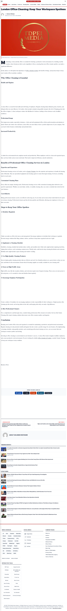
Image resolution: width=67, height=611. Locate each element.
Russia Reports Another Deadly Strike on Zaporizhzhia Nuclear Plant (22, 465)
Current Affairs (33, 4)
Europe (4, 540)
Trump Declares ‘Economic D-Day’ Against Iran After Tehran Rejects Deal (23, 453)
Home (9, 4)
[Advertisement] (33, 90)
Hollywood (10, 540)
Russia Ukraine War (7, 548)
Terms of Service (49, 556)
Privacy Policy (49, 552)
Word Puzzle (16, 574)
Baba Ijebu (18, 533)
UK (3, 550)
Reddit (34, 392)
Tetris (17, 583)
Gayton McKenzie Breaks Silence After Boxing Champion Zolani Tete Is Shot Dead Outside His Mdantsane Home (32, 514)
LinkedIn (41, 392)
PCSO (4, 545)
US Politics (15, 550)
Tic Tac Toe (17, 577)
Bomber (6, 580)
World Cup (9, 553)
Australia (12, 533)
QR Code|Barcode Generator (16, 571)
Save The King (6, 583)
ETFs (17, 538)
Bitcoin (4, 535)
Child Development (6, 595)
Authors (47, 535)
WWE (15, 553)
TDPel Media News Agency (33, 1)
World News (64, 4)
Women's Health (17, 589)
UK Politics (8, 550)
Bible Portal (17, 586)
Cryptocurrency (11, 538)
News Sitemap (14, 558)
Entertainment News (57, 4)
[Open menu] (2, 1)
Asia (7, 533)
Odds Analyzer (7, 598)
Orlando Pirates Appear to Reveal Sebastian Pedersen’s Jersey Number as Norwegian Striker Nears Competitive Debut (33, 508)
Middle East (11, 543)
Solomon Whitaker (11, 13)
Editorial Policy (49, 541)
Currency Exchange (17, 595)
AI (3, 533)
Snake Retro (6, 577)
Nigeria (17, 543)
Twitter (26, 392)
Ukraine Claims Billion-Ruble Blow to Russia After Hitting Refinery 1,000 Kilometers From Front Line (29, 491)
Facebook (19, 392)
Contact (47, 537)
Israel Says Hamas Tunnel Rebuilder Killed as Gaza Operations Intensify (23, 497)
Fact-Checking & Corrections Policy (54, 546)
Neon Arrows (16, 580)
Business (5, 4)
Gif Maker (7, 570)
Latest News (13, 4)
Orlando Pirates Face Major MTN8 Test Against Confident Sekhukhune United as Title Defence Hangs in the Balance (32, 503)
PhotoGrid (7, 574)
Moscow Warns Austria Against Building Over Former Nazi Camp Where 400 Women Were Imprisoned (30, 459)
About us (48, 533)
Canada (9, 535)
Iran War (16, 540)
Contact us (20, 4)
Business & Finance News (46, 4)
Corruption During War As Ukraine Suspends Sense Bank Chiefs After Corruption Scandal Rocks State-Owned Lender (33, 447)
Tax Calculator (17, 592)
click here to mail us (57, 608)
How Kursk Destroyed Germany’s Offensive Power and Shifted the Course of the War (26, 480)
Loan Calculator (7, 592)
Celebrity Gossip (17, 535)
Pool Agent (9, 545)
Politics (38, 4)
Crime (4, 538)
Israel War (5, 543)
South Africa (16, 548)
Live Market (6, 589)
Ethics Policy (48, 543)
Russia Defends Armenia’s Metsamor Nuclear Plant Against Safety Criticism (24, 485)
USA (4, 553)
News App (48, 548)
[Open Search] (65, 1)
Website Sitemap (6, 558)
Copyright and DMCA (50, 539)
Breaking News (26, 4)
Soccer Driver (6, 586)
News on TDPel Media (50, 550)
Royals (15, 545)
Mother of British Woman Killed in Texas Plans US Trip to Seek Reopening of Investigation (27, 474)
